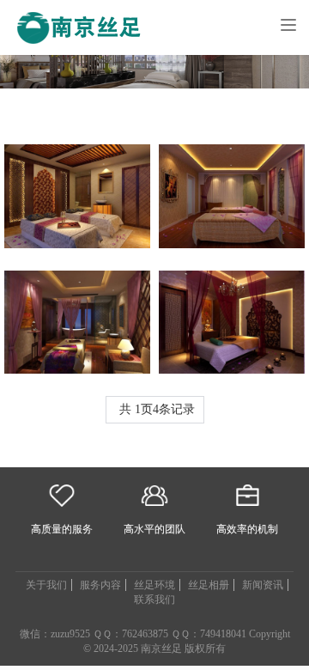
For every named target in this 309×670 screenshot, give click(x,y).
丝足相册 (208, 585)
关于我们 (46, 585)
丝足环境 (154, 585)
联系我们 (154, 600)
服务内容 (100, 585)
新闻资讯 (262, 585)
